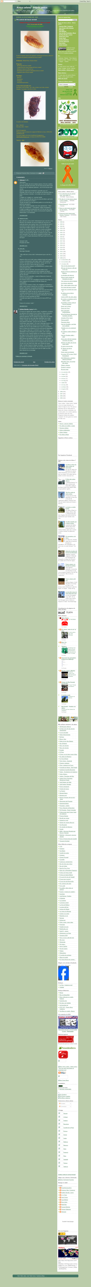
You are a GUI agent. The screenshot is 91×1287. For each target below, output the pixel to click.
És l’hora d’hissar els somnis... (68, 959)
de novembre (64, 262)
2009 (61, 258)
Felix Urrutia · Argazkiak (66, 761)
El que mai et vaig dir (65, 879)
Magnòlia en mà (64, 915)
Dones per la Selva (66, 306)
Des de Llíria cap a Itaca (66, 864)
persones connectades (65, 1089)
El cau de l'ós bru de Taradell (67, 877)
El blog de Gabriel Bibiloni (66, 875)
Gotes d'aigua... (64, 774)
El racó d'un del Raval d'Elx (67, 881)
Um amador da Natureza (66, 827)
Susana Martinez (65, 1207)
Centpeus (62, 855)
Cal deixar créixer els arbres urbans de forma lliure (70, 466)
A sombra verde (65, 695)
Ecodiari (62, 750)
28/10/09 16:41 (23, 245)
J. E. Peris (64, 1195)
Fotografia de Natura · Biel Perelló (68, 767)
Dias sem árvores (64, 748)
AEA (23, 140)
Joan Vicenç (64, 1197)
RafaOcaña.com (64, 929)
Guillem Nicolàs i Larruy (26, 309)
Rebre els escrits (62, 78)
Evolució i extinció (65, 367)
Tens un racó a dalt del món (67, 937)
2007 (61, 393)
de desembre (64, 259)
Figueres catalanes (64, 763)
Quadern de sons (64, 926)
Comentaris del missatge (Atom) (30, 365)
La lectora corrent (64, 902)
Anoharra (62, 848)
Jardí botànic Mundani (65, 784)
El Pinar (62, 752)
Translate (70, 86)
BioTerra (62, 737)
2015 (61, 245)
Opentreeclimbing (64, 803)
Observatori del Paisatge (66, 801)
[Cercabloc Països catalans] (64, 1096)
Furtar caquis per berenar (67, 352)
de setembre (64, 372)
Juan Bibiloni (64, 1199)
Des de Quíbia (63, 866)
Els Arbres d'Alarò (64, 434)
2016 (61, 243)
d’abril (63, 382)
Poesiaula (62, 924)
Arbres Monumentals (65, 734)
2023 (61, 228)
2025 (61, 224)
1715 (61, 846)
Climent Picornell (64, 857)
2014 (61, 247)
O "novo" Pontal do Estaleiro (72, 685)
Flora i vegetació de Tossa (66, 765)
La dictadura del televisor (67, 275)
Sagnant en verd (64, 820)
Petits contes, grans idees (66, 922)
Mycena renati (64, 369)
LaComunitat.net (64, 1005)
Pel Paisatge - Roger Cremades (68, 810)
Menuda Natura (63, 793)
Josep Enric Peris (64, 36)
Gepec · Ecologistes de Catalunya (68, 772)
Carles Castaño (63, 45)
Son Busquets (63, 824)
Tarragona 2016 (64, 935)
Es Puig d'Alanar (64, 758)
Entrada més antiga (50, 362)
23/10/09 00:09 (23, 215)
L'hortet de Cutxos (64, 789)
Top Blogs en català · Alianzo (67, 1011)
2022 (61, 230)
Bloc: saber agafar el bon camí (69, 285)
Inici (34, 362)
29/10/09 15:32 (23, 353)
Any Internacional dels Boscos (68, 124)
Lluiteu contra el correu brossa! (67, 1174)
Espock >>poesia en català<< (67, 891)
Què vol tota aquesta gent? (68, 266)
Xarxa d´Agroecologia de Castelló (68, 838)
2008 (61, 391)
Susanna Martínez (64, 39)
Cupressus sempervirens (66, 861)
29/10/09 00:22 (23, 306)
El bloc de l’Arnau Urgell (66, 872)
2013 (61, 249)
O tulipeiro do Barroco (71, 697)
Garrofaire (62, 894)
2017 (61, 241)
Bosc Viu (63, 642)
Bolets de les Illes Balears (66, 741)
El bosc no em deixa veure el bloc (68, 754)
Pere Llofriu (62, 43)
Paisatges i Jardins (64, 805)
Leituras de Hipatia (64, 909)
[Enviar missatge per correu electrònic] (43, 173)
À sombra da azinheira (65, 955)
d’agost (63, 374)
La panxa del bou (64, 907)
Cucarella (62, 859)
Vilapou (61, 951)
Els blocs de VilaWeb (65, 1003)
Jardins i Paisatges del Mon (67, 776)
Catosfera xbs (63, 1000)
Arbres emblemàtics (65, 430)
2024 (61, 226)
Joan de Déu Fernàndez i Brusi (67, 33)
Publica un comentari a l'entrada (24, 356)
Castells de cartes (64, 853)
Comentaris (63, 1106)
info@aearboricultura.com (22, 137)
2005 (61, 398)
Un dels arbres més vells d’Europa (71, 634)
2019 (61, 237)
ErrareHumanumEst (66, 1188)
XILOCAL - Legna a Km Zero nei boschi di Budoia (72, 674)
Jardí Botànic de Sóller (65, 782)
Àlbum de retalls (64, 957)
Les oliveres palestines (67, 283)
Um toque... (63, 944)
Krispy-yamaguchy (64, 786)
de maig (63, 380)
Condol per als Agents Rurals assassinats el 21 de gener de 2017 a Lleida (72, 650)
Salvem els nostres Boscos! (67, 822)
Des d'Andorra (63, 743)
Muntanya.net (63, 795)
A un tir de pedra (64, 732)
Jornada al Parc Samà (67, 318)
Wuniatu (50, 168)
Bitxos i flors (63, 739)
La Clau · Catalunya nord (66, 985)
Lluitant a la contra (64, 913)
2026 (61, 222)
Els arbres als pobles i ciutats (67, 425)
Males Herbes (65, 618)
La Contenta (63, 900)
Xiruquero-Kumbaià (64, 841)
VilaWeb (62, 987)
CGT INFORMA (72, 619)
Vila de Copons (63, 948)
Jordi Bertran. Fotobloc (65, 896)
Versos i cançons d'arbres (66, 423)
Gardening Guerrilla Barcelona (67, 769)
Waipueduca (63, 953)
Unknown (22, 180)
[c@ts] (63, 1058)
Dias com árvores (64, 745)
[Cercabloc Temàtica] (62, 1094)
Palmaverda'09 (65, 320)
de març (63, 384)
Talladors (64, 646)
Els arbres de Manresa (65, 756)
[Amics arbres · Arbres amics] (63, 980)
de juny (63, 378)
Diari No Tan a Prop (65, 868)
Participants (70, 1031)
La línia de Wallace (64, 905)
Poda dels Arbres (65, 322)
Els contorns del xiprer (65, 883)
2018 (61, 239)
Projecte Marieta (64, 816)
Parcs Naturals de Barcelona (67, 808)
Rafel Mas (61, 29)
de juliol (63, 376)
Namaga (62, 918)
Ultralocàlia (62, 942)
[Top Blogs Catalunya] (64, 1098)
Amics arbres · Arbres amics (32, 7)
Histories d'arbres (64, 428)
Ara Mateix (62, 851)
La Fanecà (62, 791)
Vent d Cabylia (63, 946)
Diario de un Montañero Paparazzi (68, 870)
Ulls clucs (62, 940)
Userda (61, 829)
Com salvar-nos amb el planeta (69, 281)
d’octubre (63, 264)
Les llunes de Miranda (65, 911)
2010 (61, 255)
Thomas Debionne (64, 41)
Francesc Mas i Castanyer (66, 26)
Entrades (62, 1103)
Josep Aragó (62, 38)
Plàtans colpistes (65, 365)
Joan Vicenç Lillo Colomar (66, 28)
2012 (61, 251)
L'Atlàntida (62, 898)
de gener (63, 389)
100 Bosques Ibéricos (65, 726)
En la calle (62, 886)
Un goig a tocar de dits (67, 346)
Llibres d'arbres (63, 432)
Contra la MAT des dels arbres (69, 297)
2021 (61, 232)
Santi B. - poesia (64, 931)
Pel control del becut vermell (26, 19)
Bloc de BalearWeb (64, 995)
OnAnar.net (62, 920)
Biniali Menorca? (64, 204)
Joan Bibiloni (62, 31)
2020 (61, 234)
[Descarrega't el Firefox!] (63, 1078)
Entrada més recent (19, 362)
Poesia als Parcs (65, 308)
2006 (61, 396)
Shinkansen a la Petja (65, 933)
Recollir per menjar (64, 818)
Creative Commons (68, 53)
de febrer (63, 387)
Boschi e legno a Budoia (68, 670)
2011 (61, 253)
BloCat (61, 992)
